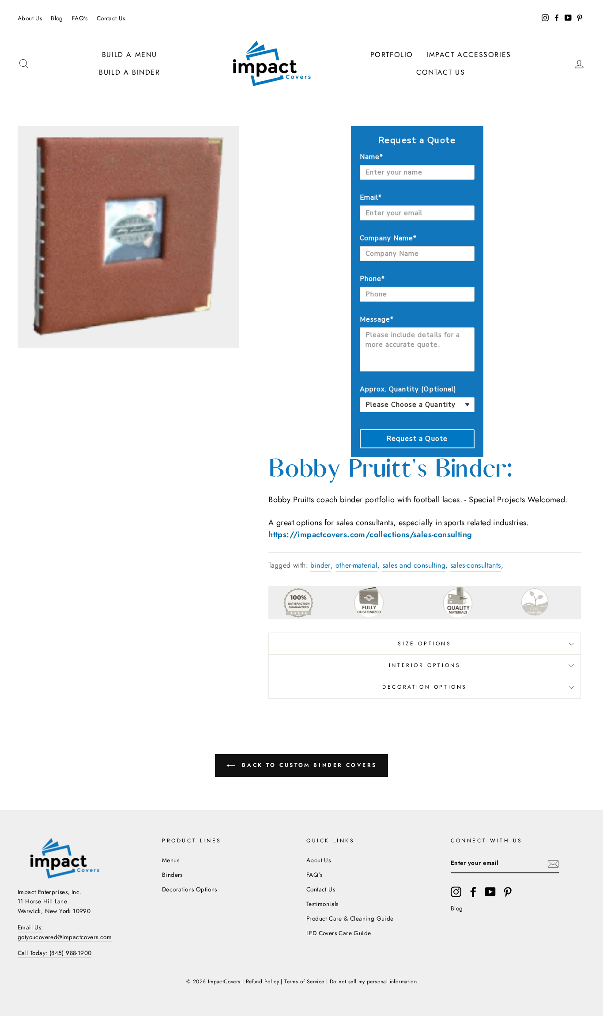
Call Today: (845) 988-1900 (54, 952)
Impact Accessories (468, 54)
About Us (30, 18)
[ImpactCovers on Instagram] (456, 892)
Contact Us (111, 18)
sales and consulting (413, 565)
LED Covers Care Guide (338, 933)
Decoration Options (424, 687)
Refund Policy (262, 982)
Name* (371, 156)
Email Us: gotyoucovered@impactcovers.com (65, 932)
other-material (356, 565)
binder (320, 565)
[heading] (417, 140)
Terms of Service (304, 982)
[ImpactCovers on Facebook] (473, 892)
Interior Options (425, 665)
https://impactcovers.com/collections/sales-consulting (370, 534)
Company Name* (388, 238)
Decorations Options (189, 889)
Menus (170, 860)
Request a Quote (417, 439)
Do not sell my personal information (373, 982)
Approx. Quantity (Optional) (408, 389)
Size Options (424, 644)
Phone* (372, 278)
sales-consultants (475, 565)
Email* (371, 197)
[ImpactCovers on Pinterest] (507, 892)
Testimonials (322, 903)
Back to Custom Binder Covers (308, 765)
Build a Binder (129, 72)
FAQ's (80, 18)
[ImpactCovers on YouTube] (490, 892)
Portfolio (391, 54)
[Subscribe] (553, 863)
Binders (172, 874)
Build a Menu (129, 54)
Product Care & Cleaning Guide (350, 918)
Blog (57, 18)
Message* (377, 319)
